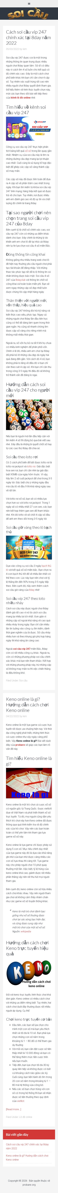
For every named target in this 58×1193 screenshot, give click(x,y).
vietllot (20, 1101)
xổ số (28, 150)
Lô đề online (29, 13)
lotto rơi (31, 466)
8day (31, 589)
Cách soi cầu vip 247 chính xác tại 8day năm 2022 (28, 37)
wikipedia (26, 931)
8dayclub (21, 279)
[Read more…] (13, 1109)
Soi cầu (23, 680)
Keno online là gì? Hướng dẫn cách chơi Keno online (27, 704)
